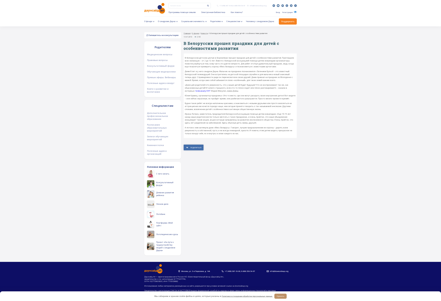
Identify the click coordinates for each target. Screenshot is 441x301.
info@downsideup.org (258, 6)
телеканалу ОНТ (203, 91)
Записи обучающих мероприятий (157, 138)
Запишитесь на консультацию (163, 35)
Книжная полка (155, 145)
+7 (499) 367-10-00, (233, 271)
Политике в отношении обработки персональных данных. (247, 296)
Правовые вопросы (157, 60)
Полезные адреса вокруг (160, 83)
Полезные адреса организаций (157, 152)
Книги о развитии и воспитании (158, 90)
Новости (204, 33)
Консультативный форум (161, 65)
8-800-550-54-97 (239, 6)
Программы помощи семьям (182, 12)
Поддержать (287, 21)
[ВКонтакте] (193, 147)
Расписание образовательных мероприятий (157, 127)
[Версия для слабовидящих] (295, 12)
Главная (187, 33)
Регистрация (287, 12)
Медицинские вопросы (159, 54)
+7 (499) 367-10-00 (226, 6)
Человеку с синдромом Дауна (260, 21)
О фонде (195, 33)
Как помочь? (237, 12)
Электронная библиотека (213, 12)
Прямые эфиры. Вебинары (161, 77)
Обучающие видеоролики (161, 71)
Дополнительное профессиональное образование (157, 116)
